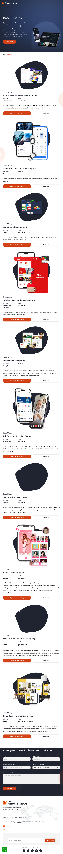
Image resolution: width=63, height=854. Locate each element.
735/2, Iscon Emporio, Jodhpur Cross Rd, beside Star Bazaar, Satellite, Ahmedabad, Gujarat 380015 (25, 821)
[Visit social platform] (24, 850)
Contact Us (46, 113)
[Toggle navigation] (59, 3)
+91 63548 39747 (10, 829)
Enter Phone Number (9, 764)
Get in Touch (9, 41)
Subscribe (50, 840)
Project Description (9, 773)
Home (4, 54)
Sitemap (5, 817)
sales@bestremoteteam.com (14, 826)
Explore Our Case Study (17, 113)
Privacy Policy (22, 817)
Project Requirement (38, 764)
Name (5, 756)
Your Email (35, 756)
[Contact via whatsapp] (4, 849)
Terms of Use (13, 817)
